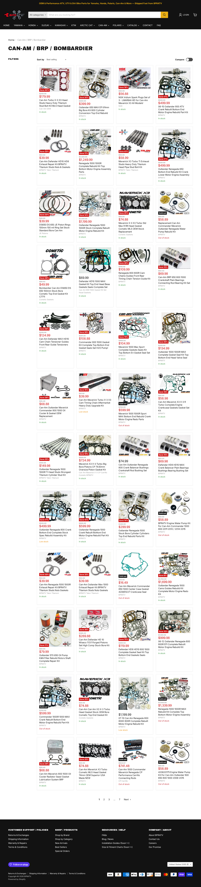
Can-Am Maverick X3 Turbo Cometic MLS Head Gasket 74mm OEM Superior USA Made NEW (93, 773)
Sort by (40, 59)
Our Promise (155, 847)
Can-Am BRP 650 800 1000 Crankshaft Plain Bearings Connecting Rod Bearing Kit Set (174, 280)
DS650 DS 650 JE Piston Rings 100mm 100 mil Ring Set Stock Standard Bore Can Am (54, 227)
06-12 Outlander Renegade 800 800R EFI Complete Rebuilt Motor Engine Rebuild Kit (174, 644)
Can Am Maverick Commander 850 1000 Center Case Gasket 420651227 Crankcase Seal (134, 589)
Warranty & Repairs (17, 843)
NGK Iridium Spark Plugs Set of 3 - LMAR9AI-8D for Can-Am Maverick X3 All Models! (134, 100)
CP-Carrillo (123, 781)
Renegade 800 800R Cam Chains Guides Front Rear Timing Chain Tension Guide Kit (134, 276)
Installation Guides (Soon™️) (115, 843)
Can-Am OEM (45, 109)
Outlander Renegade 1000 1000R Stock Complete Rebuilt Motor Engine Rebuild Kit (94, 228)
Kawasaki (60, 25)
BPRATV (82, 116)
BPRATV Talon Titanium (49, 170)
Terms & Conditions (17, 847)
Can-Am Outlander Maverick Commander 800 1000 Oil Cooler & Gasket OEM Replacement (53, 412)
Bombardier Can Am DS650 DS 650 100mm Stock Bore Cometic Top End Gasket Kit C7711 (55, 292)
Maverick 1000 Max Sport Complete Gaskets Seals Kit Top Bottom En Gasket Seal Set (134, 350)
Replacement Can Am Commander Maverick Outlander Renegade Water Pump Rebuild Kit (172, 227)
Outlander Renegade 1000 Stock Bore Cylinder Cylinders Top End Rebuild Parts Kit (134, 533)
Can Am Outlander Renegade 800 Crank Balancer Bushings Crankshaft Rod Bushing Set (133, 467)
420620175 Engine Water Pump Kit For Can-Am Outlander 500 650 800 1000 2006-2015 (174, 775)
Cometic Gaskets (126, 234)
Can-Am (103, 25)
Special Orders (62, 851)
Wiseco (82, 648)
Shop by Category (63, 839)
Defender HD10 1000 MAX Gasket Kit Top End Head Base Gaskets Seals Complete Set (94, 284)
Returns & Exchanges (18, 835)
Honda (32, 25)
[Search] (164, 15)
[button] (184, 14)
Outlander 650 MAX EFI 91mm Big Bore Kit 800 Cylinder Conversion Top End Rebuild (94, 110)
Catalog (132, 25)
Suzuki (46, 25)
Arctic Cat (86, 25)
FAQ (159, 25)
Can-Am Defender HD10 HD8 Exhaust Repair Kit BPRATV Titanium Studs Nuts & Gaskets (54, 164)
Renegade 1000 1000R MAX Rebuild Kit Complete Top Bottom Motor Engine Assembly (174, 712)
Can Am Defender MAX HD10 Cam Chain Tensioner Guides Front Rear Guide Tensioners (54, 341)
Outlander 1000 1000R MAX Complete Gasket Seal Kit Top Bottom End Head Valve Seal (173, 354)
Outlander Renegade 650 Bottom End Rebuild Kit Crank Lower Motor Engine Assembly (173, 172)
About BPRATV (156, 835)
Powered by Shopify (16, 879)
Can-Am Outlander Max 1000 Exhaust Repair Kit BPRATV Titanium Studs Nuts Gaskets (93, 587)
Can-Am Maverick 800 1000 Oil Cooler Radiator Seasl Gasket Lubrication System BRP (55, 776)
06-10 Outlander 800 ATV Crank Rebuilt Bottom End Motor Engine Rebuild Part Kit (173, 109)
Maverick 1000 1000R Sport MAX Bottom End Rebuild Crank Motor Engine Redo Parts (135, 416)
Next (126, 799)
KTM (73, 25)
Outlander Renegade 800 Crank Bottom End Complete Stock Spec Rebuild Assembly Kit (55, 532)
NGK (121, 106)
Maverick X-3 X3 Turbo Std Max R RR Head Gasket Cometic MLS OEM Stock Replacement (132, 227)
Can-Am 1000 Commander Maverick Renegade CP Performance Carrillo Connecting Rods (132, 773)
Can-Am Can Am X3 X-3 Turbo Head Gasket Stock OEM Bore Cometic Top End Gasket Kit (94, 712)
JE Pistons (43, 233)
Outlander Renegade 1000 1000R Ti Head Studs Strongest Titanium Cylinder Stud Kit (55, 472)
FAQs (104, 835)
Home (6, 25)
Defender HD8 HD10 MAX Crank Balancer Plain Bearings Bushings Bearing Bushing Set (173, 467)
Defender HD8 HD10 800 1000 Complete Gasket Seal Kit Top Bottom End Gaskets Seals (134, 652)
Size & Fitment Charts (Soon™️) (117, 847)
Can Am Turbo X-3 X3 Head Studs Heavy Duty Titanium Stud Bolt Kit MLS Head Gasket (54, 103)
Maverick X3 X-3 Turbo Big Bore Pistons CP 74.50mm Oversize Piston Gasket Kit (92, 466)
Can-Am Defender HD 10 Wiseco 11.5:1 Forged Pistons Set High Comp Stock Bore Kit (94, 642)
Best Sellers (61, 847)
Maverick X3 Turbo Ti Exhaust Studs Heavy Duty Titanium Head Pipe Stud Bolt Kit (134, 164)
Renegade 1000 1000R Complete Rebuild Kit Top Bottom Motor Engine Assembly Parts (95, 167)
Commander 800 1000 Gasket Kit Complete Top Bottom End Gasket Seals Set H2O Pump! (94, 345)
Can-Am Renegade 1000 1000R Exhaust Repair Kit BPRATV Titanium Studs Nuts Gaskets (55, 587)
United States (179, 864)
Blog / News (107, 839)
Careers (153, 843)
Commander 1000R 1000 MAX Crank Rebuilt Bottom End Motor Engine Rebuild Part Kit (54, 719)
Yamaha (18, 25)
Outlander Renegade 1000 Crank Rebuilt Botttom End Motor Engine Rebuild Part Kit (94, 532)
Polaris (117, 25)
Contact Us (154, 839)
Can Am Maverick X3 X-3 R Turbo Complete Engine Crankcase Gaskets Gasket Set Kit (173, 406)
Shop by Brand (62, 835)
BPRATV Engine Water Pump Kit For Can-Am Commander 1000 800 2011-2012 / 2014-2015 (174, 526)
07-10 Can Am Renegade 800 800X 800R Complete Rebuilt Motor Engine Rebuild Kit (133, 721)
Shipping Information (18, 839)
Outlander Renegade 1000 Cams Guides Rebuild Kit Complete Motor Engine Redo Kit (173, 589)
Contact (148, 25)
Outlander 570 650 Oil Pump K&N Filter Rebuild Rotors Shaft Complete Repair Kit (55, 658)
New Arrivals (61, 843)
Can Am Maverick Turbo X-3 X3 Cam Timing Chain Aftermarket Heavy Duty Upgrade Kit (95, 402)
